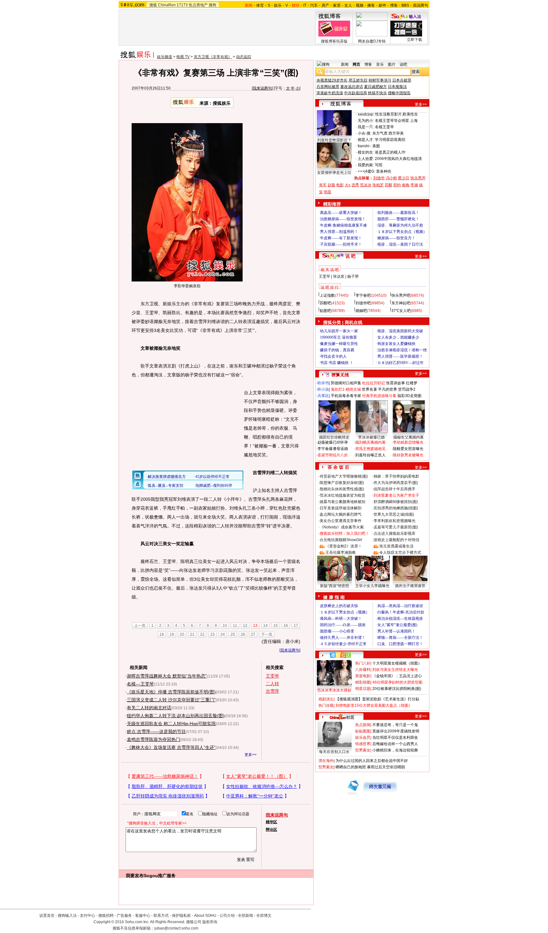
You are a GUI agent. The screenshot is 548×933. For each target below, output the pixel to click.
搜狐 (153, 5)
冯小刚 (391, 178)
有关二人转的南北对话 (149, 707)
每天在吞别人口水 (334, 752)
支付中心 (87, 915)
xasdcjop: (366, 114)
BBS (405, 5)
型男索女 (362, 750)
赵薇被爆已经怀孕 (332, 442)
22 (202, 634)
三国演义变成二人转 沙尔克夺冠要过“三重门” (171, 699)
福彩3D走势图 (409, 396)
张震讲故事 (395, 383)
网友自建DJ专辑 (372, 41)
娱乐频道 (164, 57)
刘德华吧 (363, 303)
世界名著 (369, 389)
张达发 (338, 276)
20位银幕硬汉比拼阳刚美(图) (396, 688)
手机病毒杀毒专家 (346, 396)
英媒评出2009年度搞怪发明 (395, 731)
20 (182, 634)
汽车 (314, 5)
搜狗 (212, 5)
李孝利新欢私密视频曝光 (394, 521)
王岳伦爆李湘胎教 (340, 552)
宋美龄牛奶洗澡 (329, 93)
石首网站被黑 (327, 86)
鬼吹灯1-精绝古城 (346, 389)
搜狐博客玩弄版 (334, 41)
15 (275, 625)
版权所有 (210, 922)
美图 (376, 146)
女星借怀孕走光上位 (334, 172)
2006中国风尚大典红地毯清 (398, 158)
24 (222, 634)
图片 (391, 64)
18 (162, 634)
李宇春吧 (363, 295)
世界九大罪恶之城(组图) (394, 514)
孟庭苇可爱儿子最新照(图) (396, 527)
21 (192, 634)
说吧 (403, 64)
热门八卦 (362, 663)
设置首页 (47, 915)
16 (286, 625)
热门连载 (326, 705)
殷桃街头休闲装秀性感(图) (342, 489)
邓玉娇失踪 (358, 80)
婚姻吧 (361, 310)
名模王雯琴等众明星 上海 (396, 120)
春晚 (405, 185)
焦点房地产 (198, 5)
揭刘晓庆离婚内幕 (370, 442)
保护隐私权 (181, 915)
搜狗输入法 (67, 915)
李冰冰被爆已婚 (371, 437)
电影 (340, 185)
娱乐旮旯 (362, 737)
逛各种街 (383, 171)
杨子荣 (353, 276)
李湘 (414, 185)
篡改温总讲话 (351, 86)
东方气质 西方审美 (388, 133)
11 (235, 625)
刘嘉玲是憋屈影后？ (334, 140)
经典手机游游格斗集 (379, 396)
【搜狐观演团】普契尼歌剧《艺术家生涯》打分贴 (377, 699)
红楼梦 (411, 383)
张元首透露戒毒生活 (396, 546)
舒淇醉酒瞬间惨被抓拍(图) (396, 502)
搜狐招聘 (106, 915)
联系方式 (161, 915)
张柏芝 (378, 185)
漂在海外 (326, 760)
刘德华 (379, 178)
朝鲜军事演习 (380, 80)
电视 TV (183, 57)
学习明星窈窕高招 (390, 139)
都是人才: (366, 139)
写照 (378, 165)
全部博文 (263, 915)
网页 (356, 64)
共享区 (323, 396)
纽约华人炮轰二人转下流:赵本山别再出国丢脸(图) (176, 715)
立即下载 (414, 39)
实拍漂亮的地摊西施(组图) (396, 508)
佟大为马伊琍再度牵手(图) (396, 482)
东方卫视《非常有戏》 (213, 57)
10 (225, 625)
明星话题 (362, 688)
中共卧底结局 (355, 93)
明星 (327, 192)
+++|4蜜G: (366, 171)
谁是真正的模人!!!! (390, 152)
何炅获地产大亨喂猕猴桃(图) (344, 476)
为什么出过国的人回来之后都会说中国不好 (372, 760)
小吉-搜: (364, 133)
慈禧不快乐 (377, 93)
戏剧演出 (326, 699)
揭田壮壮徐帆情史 (334, 437)
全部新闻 (245, 915)
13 (255, 625)
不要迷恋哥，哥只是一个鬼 (395, 725)
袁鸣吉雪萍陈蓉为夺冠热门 (153, 739)
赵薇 (331, 185)
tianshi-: (364, 146)
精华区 (271, 822)
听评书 (323, 383)
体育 (260, 5)
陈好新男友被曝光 (408, 455)
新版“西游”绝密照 (334, 586)
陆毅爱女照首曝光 (408, 449)
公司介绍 (227, 915)
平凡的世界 (387, 389)
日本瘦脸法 (397, 86)
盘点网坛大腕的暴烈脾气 (341, 514)
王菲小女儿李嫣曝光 (372, 586)
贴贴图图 (362, 731)
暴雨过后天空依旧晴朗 (386, 767)
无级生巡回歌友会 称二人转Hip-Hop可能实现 (171, 723)
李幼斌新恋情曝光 (408, 442)
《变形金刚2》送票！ (343, 546)
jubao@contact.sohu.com (176, 928)
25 (233, 634)
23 (212, 634)
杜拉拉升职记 (373, 383)
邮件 (382, 5)
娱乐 (278, 5)
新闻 (345, 64)
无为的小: (366, 120)
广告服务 (124, 915)
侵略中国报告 (399, 93)
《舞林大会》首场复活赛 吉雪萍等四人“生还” (171, 747)
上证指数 (327, 295)
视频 (359, 5)
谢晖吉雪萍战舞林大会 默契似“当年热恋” (167, 675)
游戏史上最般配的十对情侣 (396, 540)
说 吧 (350, 256)
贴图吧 (325, 310)
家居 (337, 5)
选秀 (355, 185)
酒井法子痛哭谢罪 (410, 586)
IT (304, 5)
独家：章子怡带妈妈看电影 (396, 476)
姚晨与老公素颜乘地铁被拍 (342, 502)
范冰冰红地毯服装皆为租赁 (342, 495)
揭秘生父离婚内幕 (408, 437)
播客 (371, 5)
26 (243, 634)
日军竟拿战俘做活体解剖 (341, 508)
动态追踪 (243, 57)
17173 (182, 5)
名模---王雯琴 (140, 683)
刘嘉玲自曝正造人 (370, 455)
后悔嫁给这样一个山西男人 (395, 744)
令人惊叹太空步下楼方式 (400, 552)
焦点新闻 (362, 725)
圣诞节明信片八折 (332, 455)
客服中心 (142, 915)
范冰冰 (365, 185)
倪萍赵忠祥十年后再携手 (394, 489)
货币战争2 (406, 389)
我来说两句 (262, 88)
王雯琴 (272, 675)
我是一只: (366, 127)
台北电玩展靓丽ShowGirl (341, 540)
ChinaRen (167, 5)
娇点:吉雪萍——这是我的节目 (156, 731)
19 (172, 634)
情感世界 (362, 744)
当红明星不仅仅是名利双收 (395, 737)
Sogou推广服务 (160, 875)
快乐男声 (418, 178)
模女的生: (366, 152)
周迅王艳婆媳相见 (370, 449)
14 (265, 625)
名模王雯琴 (384, 127)
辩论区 (271, 829)
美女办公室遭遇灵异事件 (341, 521)
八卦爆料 (362, 669)
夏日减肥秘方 (375, 86)
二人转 (272, 683)
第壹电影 (362, 676)
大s (347, 185)
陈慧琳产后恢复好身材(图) (342, 482)
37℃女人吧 (401, 310)
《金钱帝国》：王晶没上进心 (397, 676)
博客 (394, 5)
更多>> (251, 754)
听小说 (323, 389)
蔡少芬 (403, 178)
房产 (325, 5)
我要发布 (135, 875)
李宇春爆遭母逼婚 (332, 449)
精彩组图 (362, 682)
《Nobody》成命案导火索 (342, 527)
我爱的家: (366, 165)
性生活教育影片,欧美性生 (396, 114)
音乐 (380, 64)
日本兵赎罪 (401, 80)
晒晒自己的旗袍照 (351, 767)
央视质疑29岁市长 (332, 80)
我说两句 (420, 5)
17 (296, 625)
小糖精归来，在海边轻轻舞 (395, 750)
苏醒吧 (325, 303)
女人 (348, 5)
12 (245, 625)
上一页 (140, 625)
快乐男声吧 (400, 295)
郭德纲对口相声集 (346, 383)
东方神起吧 (400, 303)
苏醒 (388, 185)
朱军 (323, 185)
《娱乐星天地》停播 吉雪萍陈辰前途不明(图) (171, 691)
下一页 (266, 634)
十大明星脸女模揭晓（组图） (397, 663)
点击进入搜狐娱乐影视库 (394, 533)
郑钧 (397, 185)
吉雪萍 (272, 691)
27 (253, 634)
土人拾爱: (366, 158)
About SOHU (205, 915)
